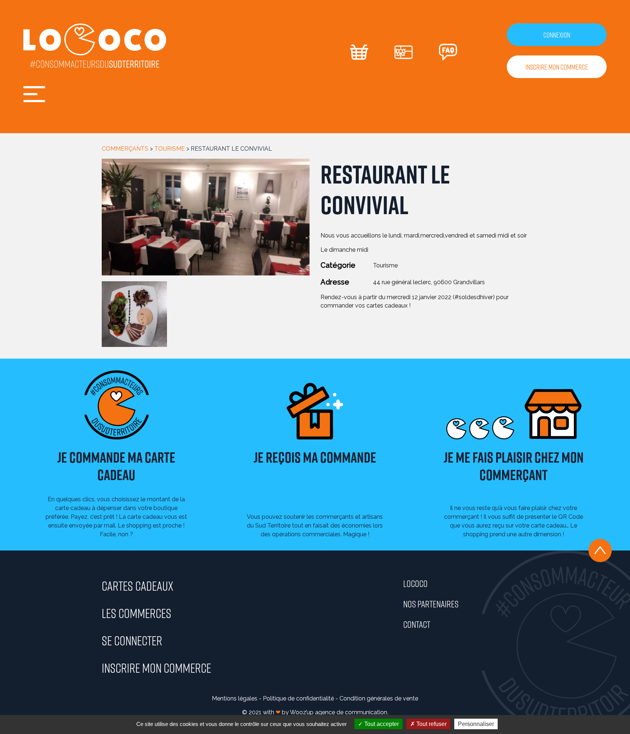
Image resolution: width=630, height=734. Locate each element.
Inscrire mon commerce (556, 67)
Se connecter (132, 640)
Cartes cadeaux (137, 585)
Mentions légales (234, 698)
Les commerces (136, 612)
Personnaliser (476, 724)
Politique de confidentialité (298, 698)
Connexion (556, 34)
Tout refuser (431, 724)
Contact (416, 624)
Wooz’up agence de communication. (339, 712)
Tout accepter (381, 724)
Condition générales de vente (378, 698)
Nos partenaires (431, 604)
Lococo (415, 583)
